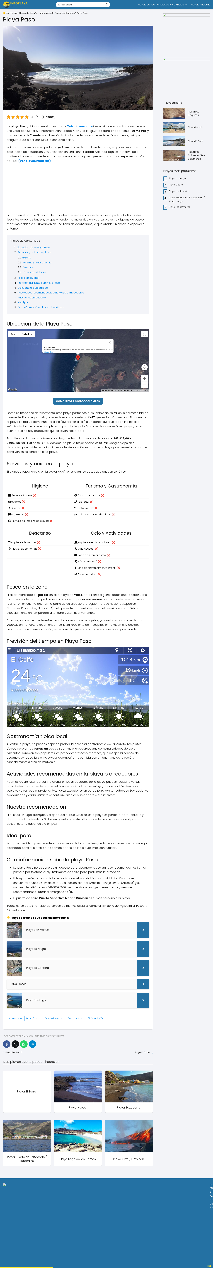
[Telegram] (32, 1044)
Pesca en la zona (28, 278)
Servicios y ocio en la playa (34, 252)
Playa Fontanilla (14, 1052)
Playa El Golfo (142, 1052)
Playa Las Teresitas (180, 191)
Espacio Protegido (54, 1018)
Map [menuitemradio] (13, 334)
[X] (15, 1044)
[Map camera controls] (144, 367)
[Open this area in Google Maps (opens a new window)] (12, 390)
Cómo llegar (49, 352)
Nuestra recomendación (32, 297)
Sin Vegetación (96, 1018)
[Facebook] (6, 1044)
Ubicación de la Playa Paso (33, 247)
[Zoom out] (144, 385)
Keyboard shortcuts (109, 390)
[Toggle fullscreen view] (144, 334)
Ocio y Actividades (34, 272)
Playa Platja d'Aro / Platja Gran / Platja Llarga (187, 199)
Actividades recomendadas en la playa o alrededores (51, 292)
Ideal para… (25, 302)
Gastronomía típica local (33, 288)
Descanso (29, 267)
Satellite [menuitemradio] (27, 334)
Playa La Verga (177, 178)
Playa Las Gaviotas (180, 207)
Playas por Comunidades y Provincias (161, 4)
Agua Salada (15, 1018)
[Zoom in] (144, 378)
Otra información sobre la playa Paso (40, 307)
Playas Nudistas (200, 4)
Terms (146, 390)
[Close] (110, 342)
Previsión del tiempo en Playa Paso (39, 283)
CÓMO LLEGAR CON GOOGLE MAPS (78, 401)
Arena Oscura (33, 1018)
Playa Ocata (176, 184)
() (34, 161)
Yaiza (71, 126)
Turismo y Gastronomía (37, 262)
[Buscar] (107, 4)
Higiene (26, 257)
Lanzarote (85, 126)
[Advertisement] (78, 188)
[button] (78, 358)
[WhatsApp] (24, 1044)
